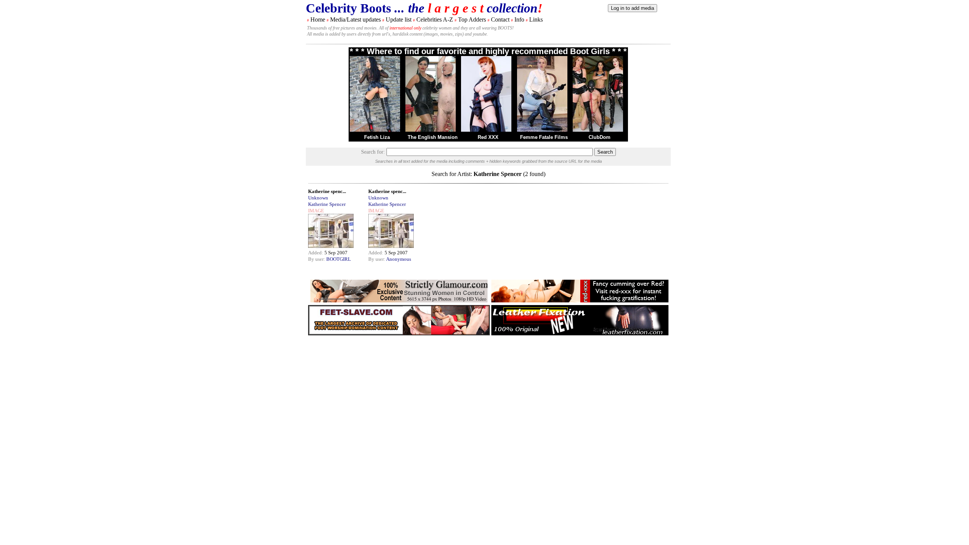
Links (536, 19)
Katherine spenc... (327, 191)
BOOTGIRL (338, 259)
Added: (316, 252)
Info (519, 19)
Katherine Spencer (327, 204)
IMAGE (316, 210)
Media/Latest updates (355, 19)
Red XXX (488, 137)
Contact (500, 19)
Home (317, 19)
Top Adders (472, 19)
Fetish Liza (377, 137)
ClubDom (600, 137)
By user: (317, 259)
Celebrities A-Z (434, 19)
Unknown (318, 198)
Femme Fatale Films (544, 137)
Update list (398, 19)
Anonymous (398, 259)
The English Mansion (433, 137)
